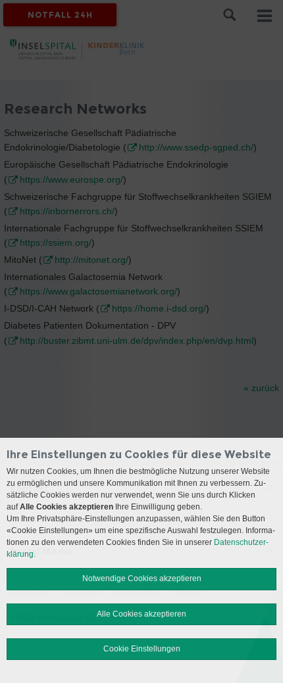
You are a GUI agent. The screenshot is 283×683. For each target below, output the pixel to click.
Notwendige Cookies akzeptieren (141, 578)
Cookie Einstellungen (141, 648)
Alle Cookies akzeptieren (141, 614)
